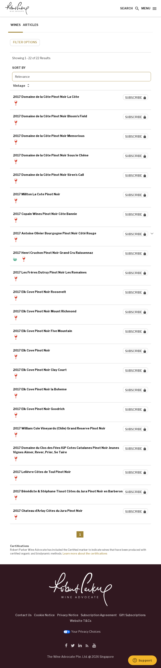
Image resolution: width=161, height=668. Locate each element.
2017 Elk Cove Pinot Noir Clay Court (40, 370)
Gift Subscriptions (132, 615)
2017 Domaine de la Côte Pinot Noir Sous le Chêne (50, 155)
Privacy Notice (67, 615)
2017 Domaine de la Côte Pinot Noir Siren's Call (48, 174)
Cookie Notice (44, 615)
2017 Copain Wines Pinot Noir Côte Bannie (45, 214)
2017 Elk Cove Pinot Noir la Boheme (40, 389)
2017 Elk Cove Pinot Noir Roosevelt (39, 292)
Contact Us (23, 615)
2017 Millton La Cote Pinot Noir (36, 194)
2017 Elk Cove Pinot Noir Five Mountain (42, 331)
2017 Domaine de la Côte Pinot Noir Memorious (48, 136)
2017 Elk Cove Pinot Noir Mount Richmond (44, 311)
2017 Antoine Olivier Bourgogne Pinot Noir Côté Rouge (54, 233)
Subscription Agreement (99, 615)
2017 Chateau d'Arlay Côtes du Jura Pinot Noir (48, 510)
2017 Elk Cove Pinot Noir (31, 350)
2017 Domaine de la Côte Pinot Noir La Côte (46, 96)
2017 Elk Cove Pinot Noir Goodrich (39, 409)
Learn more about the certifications (85, 553)
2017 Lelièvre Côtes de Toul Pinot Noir (42, 472)
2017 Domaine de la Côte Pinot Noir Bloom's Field (50, 116)
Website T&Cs (80, 620)
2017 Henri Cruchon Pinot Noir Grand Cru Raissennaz (53, 252)
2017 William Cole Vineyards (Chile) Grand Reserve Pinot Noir (59, 428)
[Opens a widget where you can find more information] (142, 660)
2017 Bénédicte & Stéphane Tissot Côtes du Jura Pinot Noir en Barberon (68, 491)
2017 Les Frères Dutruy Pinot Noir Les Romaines (50, 272)
